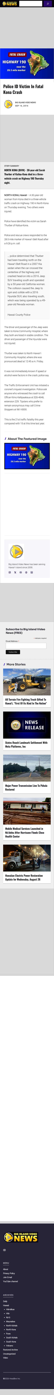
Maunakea (10, 1321)
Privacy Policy (9, 1273)
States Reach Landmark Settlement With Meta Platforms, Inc (26, 744)
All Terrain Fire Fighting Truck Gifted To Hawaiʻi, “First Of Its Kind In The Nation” (26, 701)
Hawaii (6, 1305)
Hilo (7, 1313)
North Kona (11, 1329)
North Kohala (11, 1325)
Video (5, 1358)
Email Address (12, 641)
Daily (5, 1301)
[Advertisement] (27, 27)
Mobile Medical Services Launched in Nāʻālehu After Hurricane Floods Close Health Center (24, 832)
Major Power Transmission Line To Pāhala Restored (26, 787)
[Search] (48, 4)
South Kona (11, 1342)
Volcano (9, 1345)
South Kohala (11, 1337)
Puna (8, 1333)
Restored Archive (10, 1350)
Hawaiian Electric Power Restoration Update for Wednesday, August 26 (24, 877)
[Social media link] (10, 572)
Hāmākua (10, 1309)
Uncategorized (9, 1354)
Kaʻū (8, 1317)
